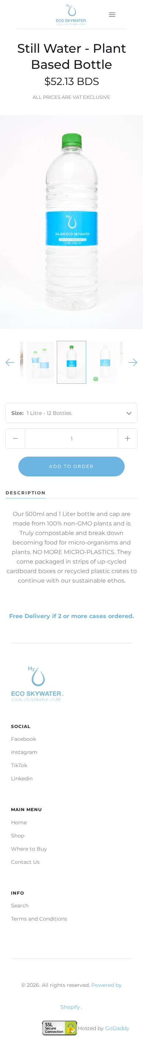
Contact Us (25, 862)
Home (19, 822)
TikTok (19, 765)
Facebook (23, 739)
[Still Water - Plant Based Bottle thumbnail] (40, 362)
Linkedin (22, 778)
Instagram (24, 752)
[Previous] (10, 362)
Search (20, 905)
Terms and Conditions (39, 918)
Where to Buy (29, 849)
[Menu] (112, 15)
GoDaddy (117, 1028)
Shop (17, 835)
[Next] (133, 362)
